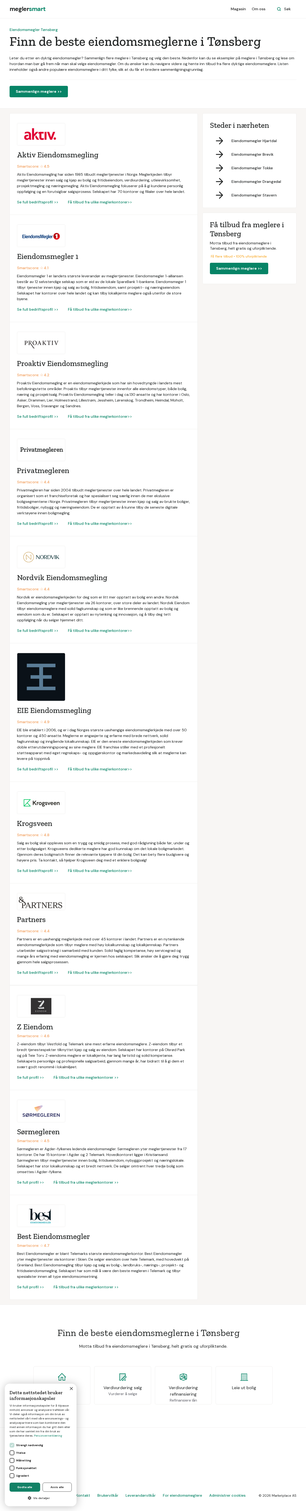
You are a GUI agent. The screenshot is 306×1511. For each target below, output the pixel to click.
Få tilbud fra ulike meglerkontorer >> (86, 1077)
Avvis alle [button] (57, 1487)
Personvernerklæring (48, 1436)
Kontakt (83, 1495)
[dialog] (40, 1445)
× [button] (71, 1389)
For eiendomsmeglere (182, 1495)
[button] (41, 1498)
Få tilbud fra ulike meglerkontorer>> (100, 202)
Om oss (258, 8)
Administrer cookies (227, 1495)
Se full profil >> (30, 1077)
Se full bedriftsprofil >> (37, 202)
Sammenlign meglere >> (39, 91)
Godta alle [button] (24, 1487)
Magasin (238, 8)
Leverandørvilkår (141, 1495)
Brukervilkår (107, 1495)
